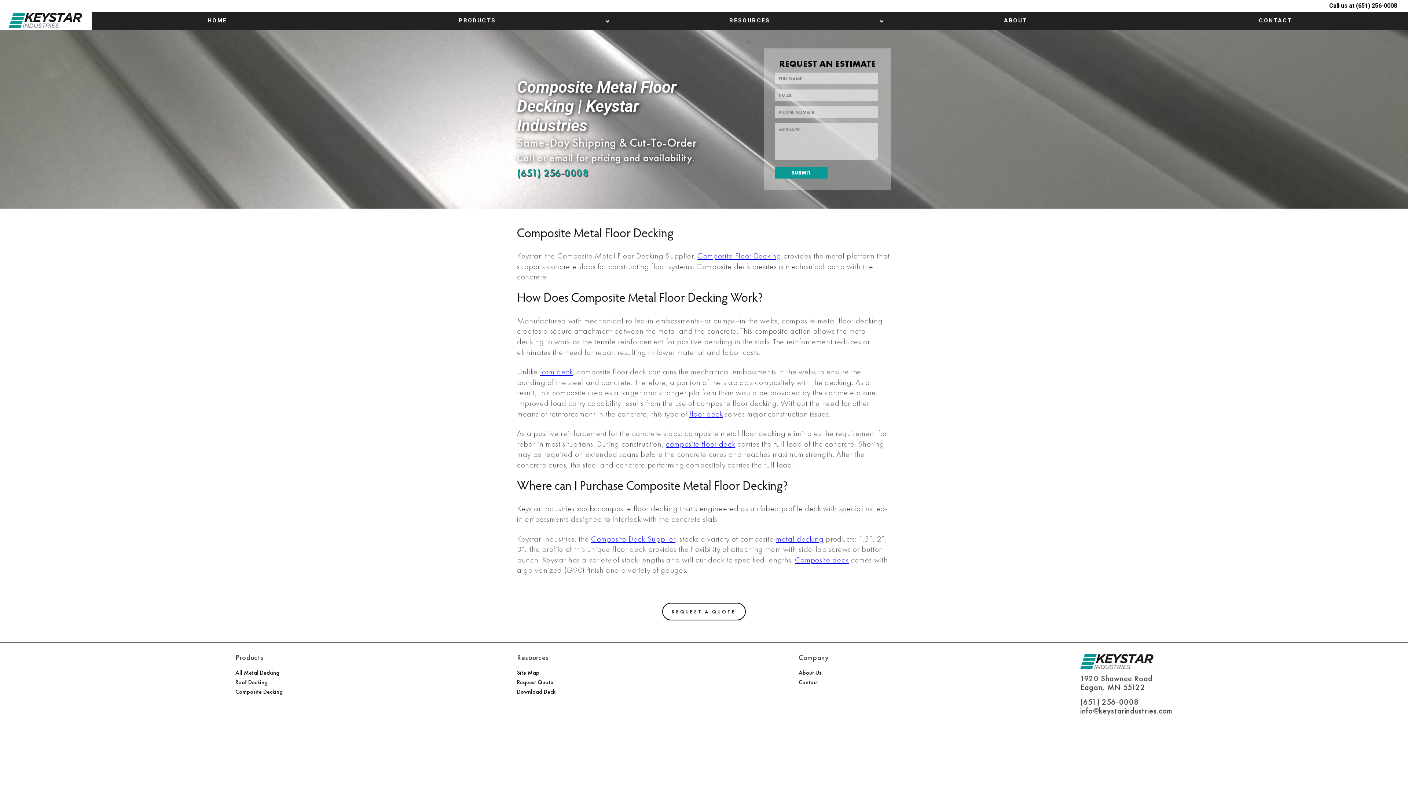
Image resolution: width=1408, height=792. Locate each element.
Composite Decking (259, 692)
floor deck (706, 413)
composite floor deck (700, 444)
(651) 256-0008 (552, 172)
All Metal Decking (257, 672)
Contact (808, 682)
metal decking (800, 539)
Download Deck (536, 692)
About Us (810, 672)
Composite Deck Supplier (633, 539)
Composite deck (822, 559)
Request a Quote (704, 611)
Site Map (528, 672)
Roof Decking (251, 682)
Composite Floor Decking (739, 255)
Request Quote (535, 682)
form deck (556, 371)
